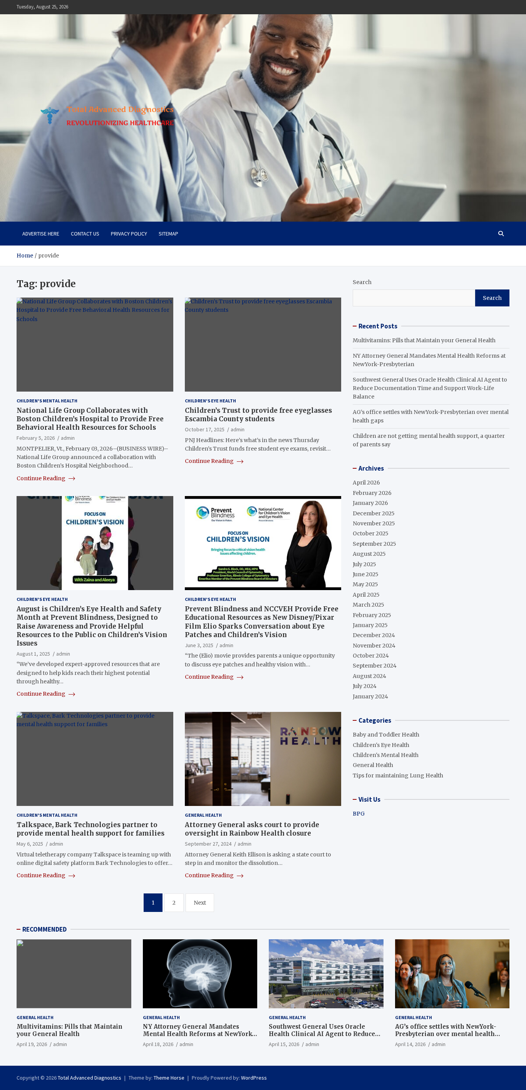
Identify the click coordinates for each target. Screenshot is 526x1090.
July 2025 (364, 564)
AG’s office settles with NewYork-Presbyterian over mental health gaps (445, 1034)
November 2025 (374, 523)
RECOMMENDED (44, 929)
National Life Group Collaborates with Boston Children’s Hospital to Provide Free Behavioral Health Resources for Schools (90, 419)
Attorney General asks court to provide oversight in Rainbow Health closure (252, 829)
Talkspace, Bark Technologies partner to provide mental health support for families (90, 829)
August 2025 (369, 553)
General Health (203, 815)
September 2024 (375, 665)
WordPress (254, 1077)
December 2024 (374, 635)
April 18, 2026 (158, 1044)
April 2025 (366, 594)
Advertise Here (40, 233)
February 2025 (372, 615)
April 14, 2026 (410, 1044)
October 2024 (371, 655)
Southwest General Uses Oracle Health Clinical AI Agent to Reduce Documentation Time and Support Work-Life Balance (430, 388)
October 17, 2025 (204, 429)
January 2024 (370, 696)
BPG (359, 813)
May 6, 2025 (30, 843)
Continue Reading (42, 478)
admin (68, 437)
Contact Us (85, 233)
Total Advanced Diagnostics (89, 1077)
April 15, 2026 (284, 1044)
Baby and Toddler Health (386, 734)
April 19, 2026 (32, 1044)
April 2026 (366, 482)
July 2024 (365, 686)
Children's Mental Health (47, 401)
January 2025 (370, 625)
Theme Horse (169, 1077)
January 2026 (370, 503)
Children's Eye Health (210, 401)
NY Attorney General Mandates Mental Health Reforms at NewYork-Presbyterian (199, 1034)
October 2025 (371, 533)
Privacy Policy (129, 233)
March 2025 (368, 604)
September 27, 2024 (208, 843)
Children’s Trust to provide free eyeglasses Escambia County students (258, 414)
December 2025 (374, 513)
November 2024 (374, 645)
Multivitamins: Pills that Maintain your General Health (424, 340)
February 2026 (372, 492)
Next (200, 902)
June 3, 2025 (199, 645)
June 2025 (366, 574)
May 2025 (365, 584)
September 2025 (374, 543)
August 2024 (369, 676)
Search (362, 282)
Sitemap (168, 233)
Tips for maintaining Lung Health (398, 775)
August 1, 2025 (33, 653)
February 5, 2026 (36, 437)
